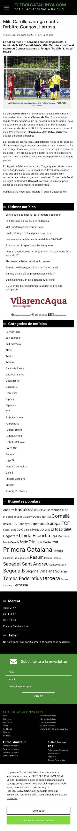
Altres (9, 350)
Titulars (36, 191)
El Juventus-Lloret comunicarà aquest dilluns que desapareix (34, 287)
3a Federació (22, 191)
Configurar (38, 810)
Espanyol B (39, 524)
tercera (51, 578)
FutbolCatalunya (15, 441)
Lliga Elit (10, 460)
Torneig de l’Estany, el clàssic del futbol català (32, 267)
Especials (11, 405)
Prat (55, 542)
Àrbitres (10, 362)
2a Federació (13, 337)
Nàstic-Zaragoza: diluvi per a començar (28, 233)
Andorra (8, 510)
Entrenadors (54, 753)
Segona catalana (48, 719)
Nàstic (22, 542)
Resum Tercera (52, 558)
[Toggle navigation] (6, 7)
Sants (63, 564)
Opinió (9, 472)
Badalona (24, 509)
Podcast (7, 736)
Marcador (7, 722)
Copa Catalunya (15, 374)
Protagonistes (21, 558)
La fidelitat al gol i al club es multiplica (27, 220)
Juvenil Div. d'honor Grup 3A (54, 729)
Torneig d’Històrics (16, 491)
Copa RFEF (12, 386)
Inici (5, 716)
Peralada (44, 542)
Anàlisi (9, 356)
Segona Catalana (39, 571)
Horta (36, 529)
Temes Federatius (22, 578)
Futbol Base (12, 423)
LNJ (54, 536)
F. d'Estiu (7, 729)
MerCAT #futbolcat (17, 466)
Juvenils (45, 529)
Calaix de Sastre (15, 368)
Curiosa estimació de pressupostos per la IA (30, 273)
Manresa (63, 536)
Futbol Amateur (14, 417)
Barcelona (40, 510)
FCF (8, 411)
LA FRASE (11, 448)
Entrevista (11, 392)
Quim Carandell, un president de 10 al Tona (30, 279)
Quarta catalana (47, 726)
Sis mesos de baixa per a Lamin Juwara (28, 261)
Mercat (6, 732)
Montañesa (9, 542)
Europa (54, 523)
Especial (10, 399)
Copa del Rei (13, 380)
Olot (33, 541)
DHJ (14, 523)
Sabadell (12, 564)
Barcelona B (55, 510)
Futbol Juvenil (14, 435)
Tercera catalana (48, 722)
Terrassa (20, 585)
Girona (28, 529)
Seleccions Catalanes (58, 750)
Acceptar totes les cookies (38, 820)
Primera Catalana (15, 478)
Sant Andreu (35, 564)
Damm (7, 523)
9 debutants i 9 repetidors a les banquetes (29, 245)
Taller (5, 726)
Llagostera (10, 536)
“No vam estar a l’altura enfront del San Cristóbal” (34, 239)
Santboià (54, 564)
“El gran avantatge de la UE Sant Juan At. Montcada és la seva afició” (38, 253)
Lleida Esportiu (34, 535)
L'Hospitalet (61, 529)
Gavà (20, 529)
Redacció (48, 34)
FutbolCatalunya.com (40, 4)
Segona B (14, 571)
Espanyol (24, 523)
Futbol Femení (14, 429)
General (10, 454)
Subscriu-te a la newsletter (44, 661)
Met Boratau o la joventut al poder (25, 226)
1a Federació (13, 331)
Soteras (61, 571)
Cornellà (61, 516)
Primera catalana (48, 716)
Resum (37, 557)
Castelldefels (59, 191)
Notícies (7, 719)
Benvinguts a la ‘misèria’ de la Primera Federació (33, 214)
